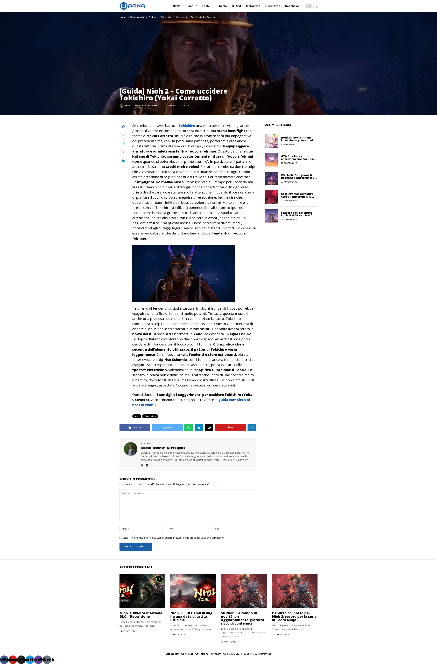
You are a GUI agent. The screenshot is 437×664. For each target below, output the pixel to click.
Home (122, 17)
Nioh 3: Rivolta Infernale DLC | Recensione (140, 615)
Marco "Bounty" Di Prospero (142, 106)
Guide (152, 17)
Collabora (201, 653)
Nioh (137, 416)
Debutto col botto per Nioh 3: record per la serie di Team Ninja (294, 616)
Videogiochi (137, 17)
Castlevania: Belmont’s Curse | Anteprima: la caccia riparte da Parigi (297, 196)
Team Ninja (150, 416)
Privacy (216, 653)
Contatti (187, 653)
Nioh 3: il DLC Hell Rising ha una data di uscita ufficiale (191, 616)
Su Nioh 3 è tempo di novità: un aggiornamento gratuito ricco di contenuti (242, 618)
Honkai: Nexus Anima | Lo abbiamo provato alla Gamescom (298, 140)
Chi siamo (172, 653)
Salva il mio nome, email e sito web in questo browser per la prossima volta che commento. (173, 537)
